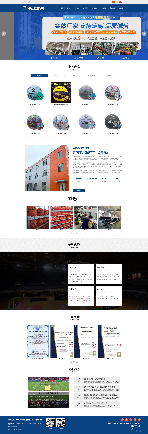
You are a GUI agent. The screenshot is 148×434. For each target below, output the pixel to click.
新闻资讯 (112, 8)
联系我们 (121, 8)
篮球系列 (39, 75)
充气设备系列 (91, 75)
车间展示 (103, 8)
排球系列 (74, 75)
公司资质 (94, 8)
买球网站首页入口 (65, 8)
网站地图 (138, 431)
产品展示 (85, 8)
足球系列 (56, 75)
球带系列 (108, 75)
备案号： (14, 429)
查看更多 (79, 190)
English (124, 2)
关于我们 (76, 8)
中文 (116, 2)
